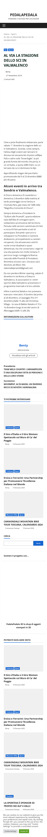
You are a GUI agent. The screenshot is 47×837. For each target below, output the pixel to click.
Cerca (7, 536)
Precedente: (23, 371)
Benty (8, 72)
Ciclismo (9, 427)
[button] (4, 25)
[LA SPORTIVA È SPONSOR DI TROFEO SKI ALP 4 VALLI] (23, 786)
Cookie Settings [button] (10, 831)
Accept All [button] (24, 831)
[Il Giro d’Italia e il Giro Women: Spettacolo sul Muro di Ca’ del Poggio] (23, 417)
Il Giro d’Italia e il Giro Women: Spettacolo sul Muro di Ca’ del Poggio (21, 437)
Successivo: (23, 384)
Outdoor (9, 796)
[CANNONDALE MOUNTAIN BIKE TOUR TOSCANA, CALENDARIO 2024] (23, 505)
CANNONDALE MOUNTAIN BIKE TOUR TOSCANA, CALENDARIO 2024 (23, 523)
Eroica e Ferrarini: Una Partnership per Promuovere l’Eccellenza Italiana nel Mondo (23, 481)
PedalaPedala (23, 14)
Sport (11, 50)
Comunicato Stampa (12, 528)
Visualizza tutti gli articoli (23, 355)
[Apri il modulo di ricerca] (42, 25)
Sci (6, 50)
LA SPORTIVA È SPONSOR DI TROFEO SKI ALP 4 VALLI (19, 804)
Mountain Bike (11, 515)
